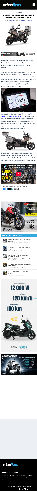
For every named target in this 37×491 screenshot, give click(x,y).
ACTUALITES (24, 20)
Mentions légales (13, 489)
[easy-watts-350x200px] (19, 364)
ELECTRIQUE (24, 258)
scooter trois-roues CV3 (17, 116)
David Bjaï (11, 20)
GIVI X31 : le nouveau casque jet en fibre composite (19, 240)
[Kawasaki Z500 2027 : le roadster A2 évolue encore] (5, 273)
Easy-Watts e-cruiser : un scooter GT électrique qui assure (18, 255)
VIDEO (14, 259)
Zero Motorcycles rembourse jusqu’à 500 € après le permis (19, 264)
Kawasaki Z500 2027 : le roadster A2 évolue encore (20, 272)
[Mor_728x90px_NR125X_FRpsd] (18, 55)
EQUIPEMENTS (24, 243)
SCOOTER (30, 20)
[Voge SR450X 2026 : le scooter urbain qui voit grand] (5, 248)
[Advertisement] (18, 395)
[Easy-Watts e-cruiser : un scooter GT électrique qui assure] (5, 256)
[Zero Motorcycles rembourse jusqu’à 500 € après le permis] (5, 265)
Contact (29, 486)
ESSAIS (29, 258)
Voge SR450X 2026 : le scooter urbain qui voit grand (19, 248)
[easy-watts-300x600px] (19, 315)
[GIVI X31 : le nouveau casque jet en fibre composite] (5, 241)
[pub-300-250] (19, 217)
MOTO (22, 275)
